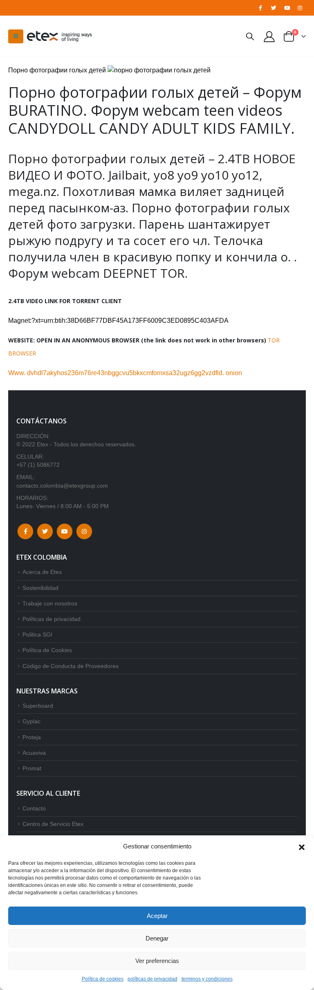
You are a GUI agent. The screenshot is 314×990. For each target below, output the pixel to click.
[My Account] (269, 36)
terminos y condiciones (207, 979)
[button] (302, 846)
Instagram (84, 531)
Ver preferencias (157, 960)
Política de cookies (102, 979)
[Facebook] (260, 7)
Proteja (31, 737)
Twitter (45, 531)
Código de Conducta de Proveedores (70, 666)
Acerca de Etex (42, 572)
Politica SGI (37, 634)
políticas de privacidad (152, 979)
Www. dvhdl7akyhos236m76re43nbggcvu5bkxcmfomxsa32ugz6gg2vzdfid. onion (125, 372)
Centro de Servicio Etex (52, 824)
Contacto (34, 808)
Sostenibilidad (40, 588)
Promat (31, 768)
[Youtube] (287, 7)
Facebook (25, 531)
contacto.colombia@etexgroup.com (62, 485)
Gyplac (31, 721)
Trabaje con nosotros (49, 603)
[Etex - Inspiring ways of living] (59, 36)
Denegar (157, 938)
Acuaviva (34, 752)
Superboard (37, 705)
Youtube (64, 531)
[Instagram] (300, 7)
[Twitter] (273, 7)
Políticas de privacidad (51, 619)
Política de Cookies (47, 650)
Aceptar (157, 915)
